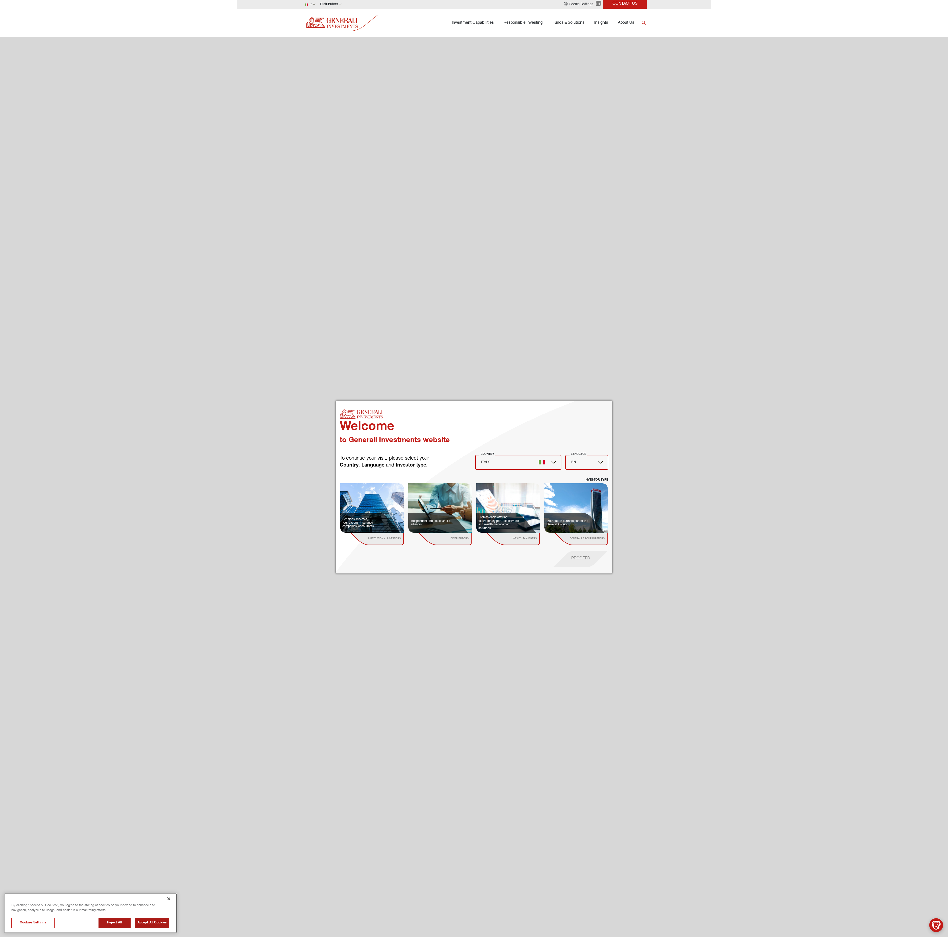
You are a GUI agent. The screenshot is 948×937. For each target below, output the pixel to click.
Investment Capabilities (473, 23)
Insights (601, 23)
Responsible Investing (523, 23)
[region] (90, 913)
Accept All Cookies (152, 922)
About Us (626, 23)
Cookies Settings (33, 922)
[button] (579, 4)
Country (487, 454)
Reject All (114, 922)
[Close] (168, 898)
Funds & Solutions (568, 23)
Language (578, 454)
